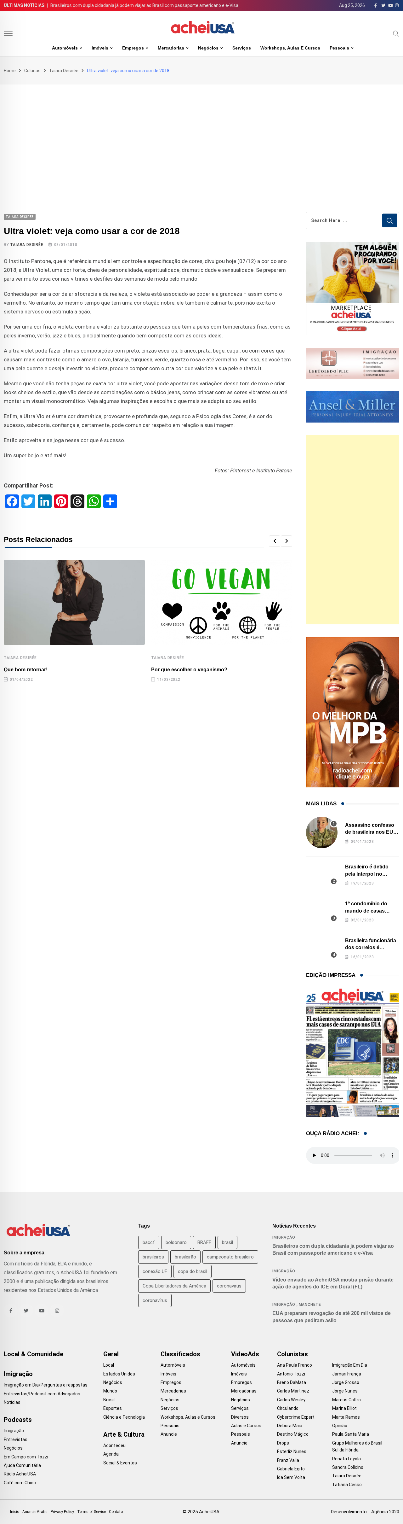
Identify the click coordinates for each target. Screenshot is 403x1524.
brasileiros (153, 1257)
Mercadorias (171, 47)
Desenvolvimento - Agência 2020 (365, 1512)
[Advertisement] (201, 132)
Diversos (240, 1417)
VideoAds (245, 1354)
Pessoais (339, 47)
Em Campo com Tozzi (26, 1456)
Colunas (32, 70)
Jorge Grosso (345, 1382)
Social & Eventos (120, 1462)
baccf (149, 1242)
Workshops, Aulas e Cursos (290, 47)
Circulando (287, 1408)
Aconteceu (114, 1445)
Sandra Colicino (347, 1467)
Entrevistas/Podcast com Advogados (42, 1393)
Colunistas (292, 1354)
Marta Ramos (346, 1417)
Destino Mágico (293, 1434)
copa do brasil (192, 1271)
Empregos (133, 47)
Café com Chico (20, 1482)
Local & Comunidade (33, 1354)
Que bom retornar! (26, 669)
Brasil (109, 1399)
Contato (116, 1511)
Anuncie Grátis (35, 1511)
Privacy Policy (62, 1511)
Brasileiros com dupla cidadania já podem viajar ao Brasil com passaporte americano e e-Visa (144, 5)
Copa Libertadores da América (174, 1286)
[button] (274, 541)
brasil (227, 1242)
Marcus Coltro (346, 1399)
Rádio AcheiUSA (20, 1473)
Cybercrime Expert (296, 1417)
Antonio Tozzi (291, 1373)
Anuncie (169, 1434)
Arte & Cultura (124, 1434)
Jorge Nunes (345, 1390)
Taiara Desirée (63, 70)
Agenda (111, 1454)
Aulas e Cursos (246, 1425)
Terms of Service (91, 1511)
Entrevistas (15, 1439)
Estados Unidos (119, 1373)
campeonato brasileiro (230, 1257)
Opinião (339, 1425)
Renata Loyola (346, 1458)
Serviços (241, 47)
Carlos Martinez (293, 1390)
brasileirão (185, 1257)
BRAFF (204, 1242)
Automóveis (65, 47)
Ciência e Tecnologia (124, 1417)
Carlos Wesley (291, 1399)
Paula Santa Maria (350, 1434)
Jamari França (346, 1373)
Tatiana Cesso (347, 1484)
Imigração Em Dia (349, 1365)
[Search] (396, 33)
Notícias (12, 1402)
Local (108, 1365)
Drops (283, 1442)
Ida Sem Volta (291, 1477)
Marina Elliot (344, 1408)
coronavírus (155, 1300)
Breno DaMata (291, 1382)
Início (14, 1511)
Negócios (208, 47)
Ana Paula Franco (294, 1365)
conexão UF (155, 1271)
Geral (111, 1354)
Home (10, 70)
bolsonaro (176, 1242)
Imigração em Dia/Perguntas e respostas (46, 1384)
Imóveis (100, 47)
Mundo (110, 1390)
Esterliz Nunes (291, 1451)
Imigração (283, 1237)
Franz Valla (288, 1460)
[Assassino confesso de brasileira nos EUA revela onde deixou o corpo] (322, 832)
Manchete (310, 1304)
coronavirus (229, 1286)
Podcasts (18, 1419)
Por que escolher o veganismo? (189, 669)
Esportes (112, 1408)
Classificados (180, 1354)
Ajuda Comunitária (22, 1465)
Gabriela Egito (291, 1468)
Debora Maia (289, 1425)
